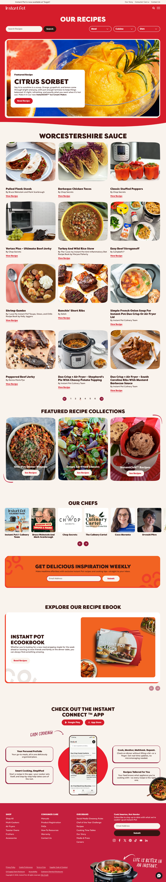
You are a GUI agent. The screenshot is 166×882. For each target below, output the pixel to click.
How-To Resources (49, 830)
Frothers (10, 834)
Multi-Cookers (12, 823)
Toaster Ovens (12, 830)
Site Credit (44, 875)
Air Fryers (10, 827)
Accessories (11, 838)
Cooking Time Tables (86, 830)
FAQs (43, 827)
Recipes (80, 827)
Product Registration (51, 823)
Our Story (81, 834)
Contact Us (46, 838)
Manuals (45, 819)
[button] (153, 8)
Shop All (9, 819)
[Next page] (102, 399)
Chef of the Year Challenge (89, 823)
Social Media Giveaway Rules (90, 819)
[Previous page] (64, 399)
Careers (80, 842)
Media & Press (83, 838)
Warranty (45, 834)
